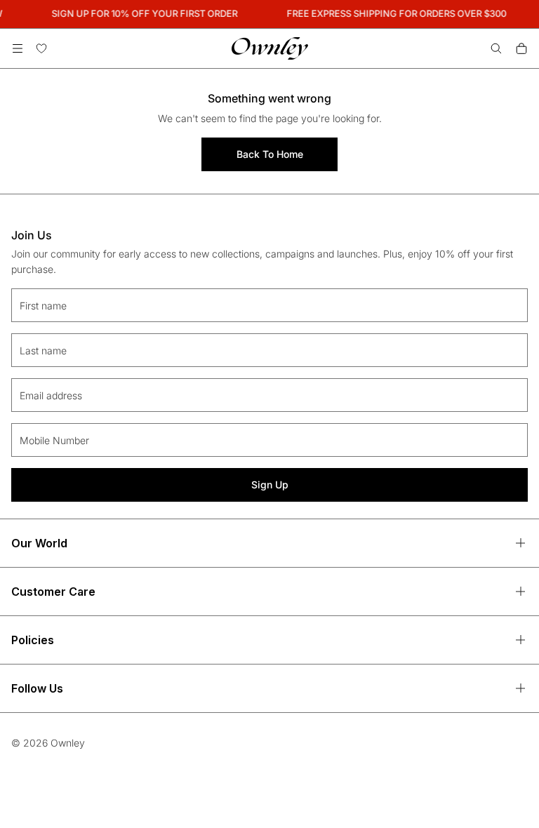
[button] (17, 48)
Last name (43, 350)
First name (43, 306)
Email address (51, 395)
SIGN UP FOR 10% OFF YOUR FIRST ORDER (143, 13)
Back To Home (270, 154)
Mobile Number (54, 440)
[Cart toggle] (521, 48)
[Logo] (270, 48)
